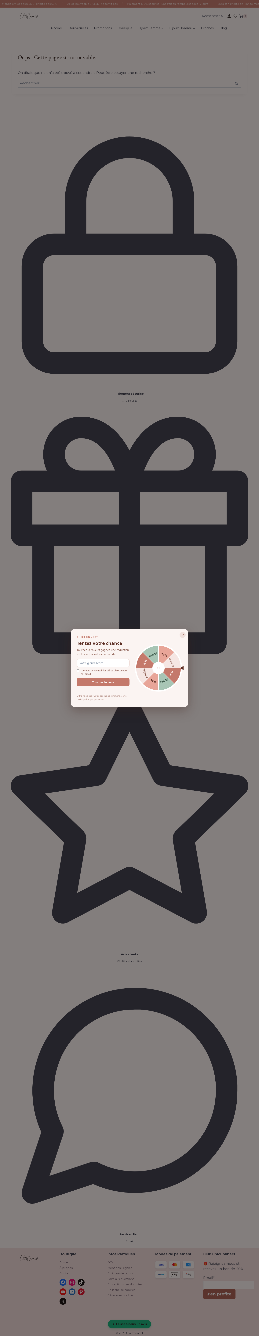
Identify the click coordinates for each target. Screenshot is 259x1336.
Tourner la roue (103, 682)
